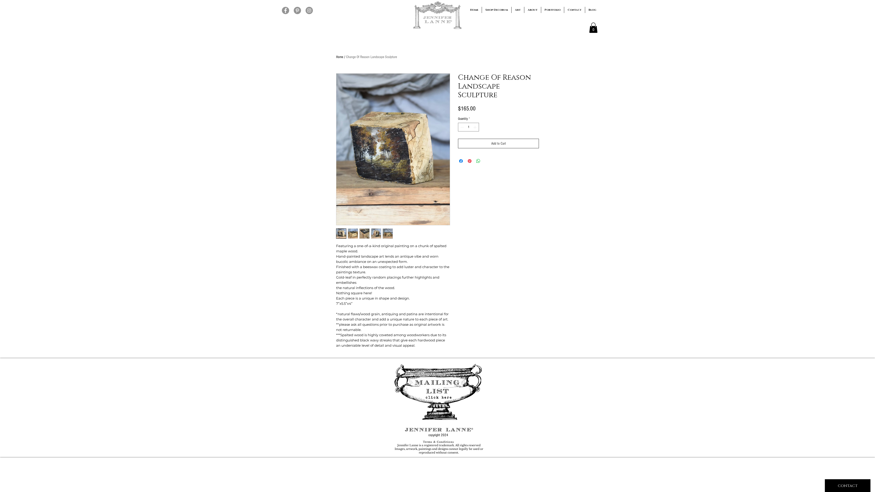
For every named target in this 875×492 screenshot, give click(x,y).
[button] (593, 28)
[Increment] (475, 127)
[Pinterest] (297, 10)
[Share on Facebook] (461, 161)
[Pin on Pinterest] (469, 161)
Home (339, 57)
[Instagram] (309, 10)
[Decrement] (462, 127)
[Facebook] (285, 10)
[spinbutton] (468, 127)
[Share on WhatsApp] (478, 161)
